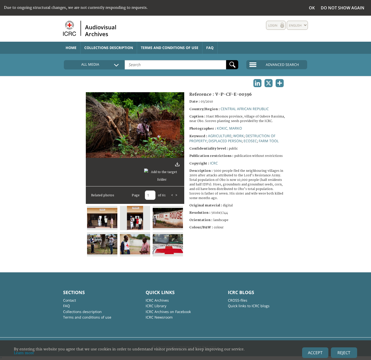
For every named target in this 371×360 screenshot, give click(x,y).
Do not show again (342, 8)
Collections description (108, 47)
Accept (315, 352)
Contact (69, 300)
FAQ (210, 47)
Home (71, 47)
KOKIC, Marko (229, 128)
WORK (238, 135)
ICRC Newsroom (159, 317)
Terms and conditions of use (169, 47)
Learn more (24, 353)
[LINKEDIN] (257, 83)
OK (312, 8)
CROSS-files (237, 300)
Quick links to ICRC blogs (249, 305)
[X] (268, 83)
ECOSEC (250, 140)
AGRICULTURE (219, 135)
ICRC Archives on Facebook (168, 311)
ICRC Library (156, 305)
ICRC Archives (157, 300)
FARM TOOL (269, 140)
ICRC (214, 163)
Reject (343, 352)
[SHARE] (280, 83)
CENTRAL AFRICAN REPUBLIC (245, 108)
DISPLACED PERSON (225, 140)
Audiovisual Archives (100, 30)
